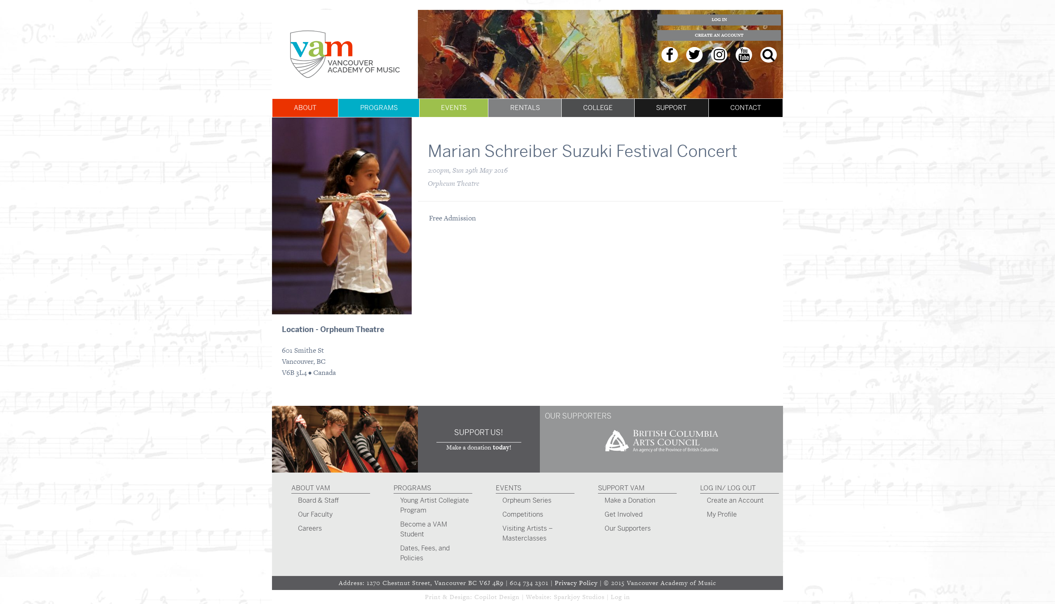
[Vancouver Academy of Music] (345, 54)
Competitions (522, 514)
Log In (719, 19)
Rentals (525, 107)
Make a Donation (630, 500)
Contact (745, 107)
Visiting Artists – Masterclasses (527, 533)
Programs (379, 107)
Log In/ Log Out (728, 488)
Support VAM (621, 488)
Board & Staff (318, 500)
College (598, 107)
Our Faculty (315, 514)
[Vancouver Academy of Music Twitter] (694, 55)
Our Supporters (628, 528)
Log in (620, 596)
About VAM (310, 488)
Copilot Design (497, 596)
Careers (310, 528)
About (305, 107)
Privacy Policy (576, 582)
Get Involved (623, 514)
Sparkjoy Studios (579, 596)
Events (454, 107)
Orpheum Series (526, 500)
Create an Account (719, 35)
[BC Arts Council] (661, 455)
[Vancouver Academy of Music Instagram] (719, 55)
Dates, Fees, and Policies (425, 553)
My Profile (722, 514)
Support (671, 107)
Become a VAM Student (423, 529)
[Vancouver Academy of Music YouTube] (744, 55)
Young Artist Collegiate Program (434, 505)
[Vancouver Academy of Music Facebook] (669, 55)
